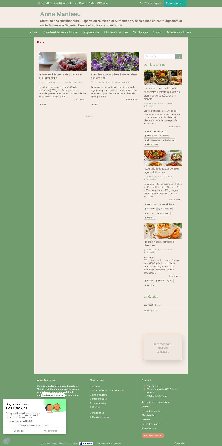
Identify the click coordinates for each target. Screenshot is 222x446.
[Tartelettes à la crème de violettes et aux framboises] (63, 61)
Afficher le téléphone (153, 3)
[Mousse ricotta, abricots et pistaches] (163, 231)
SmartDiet (116, 443)
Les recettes (150, 304)
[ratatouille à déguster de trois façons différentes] (163, 158)
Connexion (179, 443)
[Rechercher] (178, 56)
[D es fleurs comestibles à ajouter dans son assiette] (115, 61)
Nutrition (148, 310)
